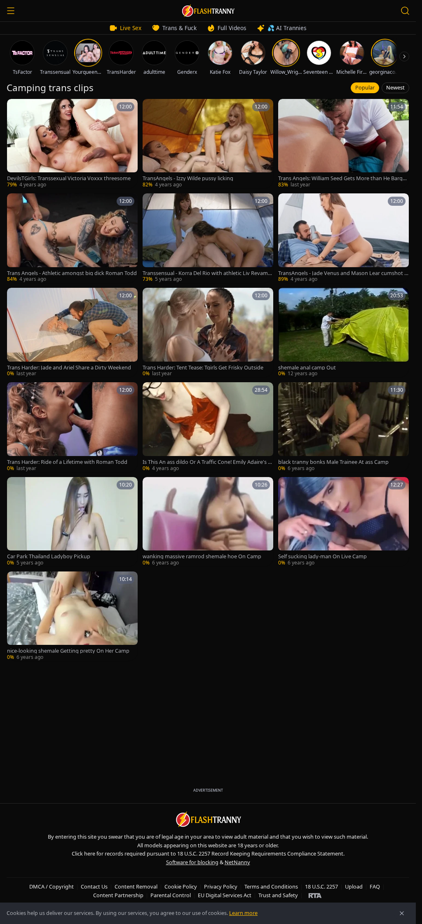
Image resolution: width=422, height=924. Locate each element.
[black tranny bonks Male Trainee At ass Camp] (343, 427)
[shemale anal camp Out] (343, 332)
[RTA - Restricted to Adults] (315, 895)
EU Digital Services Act (224, 895)
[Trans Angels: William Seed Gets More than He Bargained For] (343, 143)
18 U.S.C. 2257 (321, 886)
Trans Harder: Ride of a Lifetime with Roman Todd (67, 462)
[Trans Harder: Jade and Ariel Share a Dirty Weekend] (72, 332)
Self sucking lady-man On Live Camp (322, 556)
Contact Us (94, 886)
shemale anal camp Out (307, 367)
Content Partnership (118, 895)
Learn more (243, 913)
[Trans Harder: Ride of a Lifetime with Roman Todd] (72, 427)
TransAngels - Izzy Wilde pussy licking (188, 178)
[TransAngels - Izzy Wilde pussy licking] (208, 143)
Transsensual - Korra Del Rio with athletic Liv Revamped (207, 273)
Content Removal (136, 886)
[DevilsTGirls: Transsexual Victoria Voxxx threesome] (72, 143)
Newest (395, 87)
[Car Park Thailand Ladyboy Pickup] (72, 522)
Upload (354, 886)
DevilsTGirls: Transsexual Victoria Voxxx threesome (69, 178)
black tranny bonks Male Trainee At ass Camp (333, 462)
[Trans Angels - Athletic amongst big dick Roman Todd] (72, 238)
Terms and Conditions (271, 886)
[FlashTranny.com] (208, 10)
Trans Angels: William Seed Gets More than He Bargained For (342, 178)
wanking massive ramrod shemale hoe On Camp (202, 556)
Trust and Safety (278, 895)
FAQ (375, 886)
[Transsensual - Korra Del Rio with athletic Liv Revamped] (208, 238)
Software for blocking (192, 862)
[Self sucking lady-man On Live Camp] (343, 522)
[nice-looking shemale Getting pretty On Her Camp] (72, 616)
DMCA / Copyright (51, 886)
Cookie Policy (180, 886)
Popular (365, 87)
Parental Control (170, 895)
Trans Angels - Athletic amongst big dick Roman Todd (72, 273)
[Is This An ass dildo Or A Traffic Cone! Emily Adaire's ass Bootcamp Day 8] (208, 427)
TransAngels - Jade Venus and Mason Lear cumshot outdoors (343, 273)
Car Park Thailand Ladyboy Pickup (48, 556)
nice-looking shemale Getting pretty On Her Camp (68, 651)
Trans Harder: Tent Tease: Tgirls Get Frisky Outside (203, 367)
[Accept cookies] (401, 913)
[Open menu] (10, 10)
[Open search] (405, 10)
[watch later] (16, 108)
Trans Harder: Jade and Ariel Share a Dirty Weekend (69, 367)
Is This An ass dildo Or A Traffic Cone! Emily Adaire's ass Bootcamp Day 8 (208, 462)
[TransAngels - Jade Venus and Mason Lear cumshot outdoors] (343, 238)
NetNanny (237, 862)
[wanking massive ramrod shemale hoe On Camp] (208, 522)
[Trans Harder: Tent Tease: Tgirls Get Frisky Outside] (208, 332)
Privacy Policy (220, 886)
